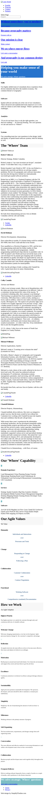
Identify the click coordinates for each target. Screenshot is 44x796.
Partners (8, 11)
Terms (7, 788)
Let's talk (4, 62)
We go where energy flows (15, 48)
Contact (7, 9)
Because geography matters (16, 30)
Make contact (5, 44)
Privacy (7, 790)
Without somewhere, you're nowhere (21, 21)
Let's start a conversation (9, 53)
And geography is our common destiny (22, 57)
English (7, 5)
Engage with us (6, 35)
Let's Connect (5, 26)
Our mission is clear (12, 39)
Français (8, 7)
